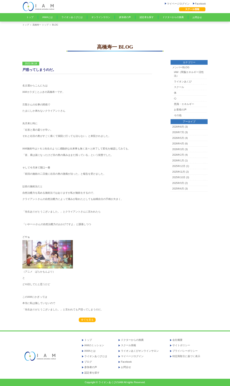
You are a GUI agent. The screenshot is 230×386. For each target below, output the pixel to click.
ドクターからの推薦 (173, 17)
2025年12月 (178, 166)
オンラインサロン (100, 17)
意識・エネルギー (184, 104)
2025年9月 (178, 183)
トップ (30, 17)
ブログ (88, 361)
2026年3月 (178, 149)
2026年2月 (178, 154)
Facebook (200, 3)
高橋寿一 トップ (40, 25)
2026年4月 (178, 143)
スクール (179, 87)
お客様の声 (180, 109)
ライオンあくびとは (72, 17)
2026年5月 (178, 138)
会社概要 (177, 339)
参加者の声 (125, 17)
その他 (178, 115)
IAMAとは (47, 17)
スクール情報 (128, 345)
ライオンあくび (183, 81)
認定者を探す (147, 17)
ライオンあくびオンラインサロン (140, 350)
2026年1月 (178, 160)
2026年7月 (178, 132)
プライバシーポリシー (185, 350)
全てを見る (87, 319)
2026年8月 (178, 126)
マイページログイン (178, 3)
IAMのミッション (94, 345)
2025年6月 (178, 188)
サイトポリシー (181, 345)
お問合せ (197, 17)
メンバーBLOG (180, 67)
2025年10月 (178, 177)
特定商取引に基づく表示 (186, 356)
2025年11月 (178, 171)
